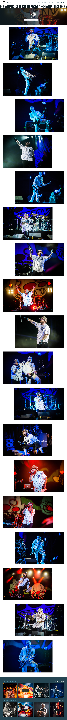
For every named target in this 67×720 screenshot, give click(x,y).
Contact (57, 2)
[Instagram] (61, 2)
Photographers (44, 2)
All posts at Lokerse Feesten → (59, 681)
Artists (39, 2)
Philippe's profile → (61, 700)
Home (35, 2)
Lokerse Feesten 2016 (34, 20)
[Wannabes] (4, 2)
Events (53, 2)
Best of (49, 2)
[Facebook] (63, 2)
